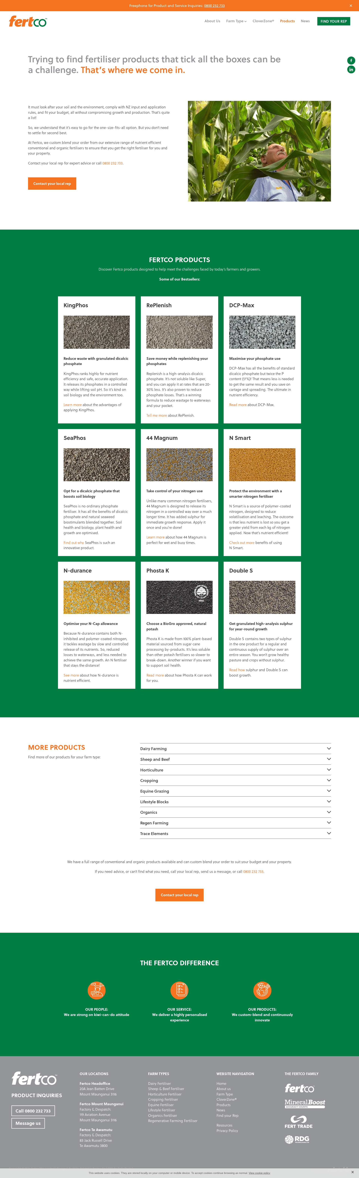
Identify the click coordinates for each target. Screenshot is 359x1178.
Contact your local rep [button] (52, 183)
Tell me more (156, 415)
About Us (212, 20)
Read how (237, 669)
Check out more (241, 542)
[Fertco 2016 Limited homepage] (43, 21)
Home (221, 1083)
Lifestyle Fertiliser (161, 1110)
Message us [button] (28, 1123)
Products (287, 20)
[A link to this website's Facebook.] (351, 61)
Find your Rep (228, 1115)
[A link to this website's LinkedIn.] (351, 69)
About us (224, 1088)
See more (71, 675)
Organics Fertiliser (162, 1115)
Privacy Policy (227, 1130)
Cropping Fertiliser (163, 1099)
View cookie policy (259, 1172)
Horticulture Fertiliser (165, 1094)
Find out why (74, 542)
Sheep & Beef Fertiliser (166, 1088)
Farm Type (225, 1094)
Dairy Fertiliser (159, 1083)
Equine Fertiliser (161, 1104)
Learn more (73, 404)
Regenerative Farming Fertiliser (172, 1120)
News (305, 20)
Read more (238, 404)
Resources (224, 1125)
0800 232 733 (214, 5)
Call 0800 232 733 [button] (33, 1110)
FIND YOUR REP (334, 21)
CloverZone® (263, 20)
